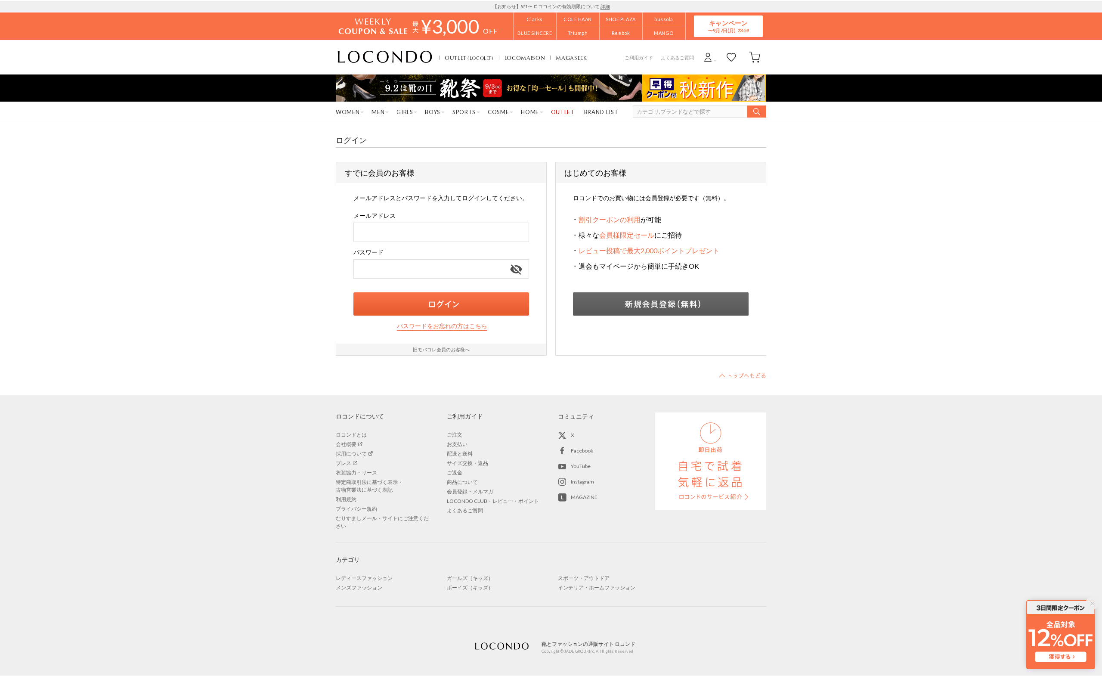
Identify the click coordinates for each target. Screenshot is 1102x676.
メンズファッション (359, 587)
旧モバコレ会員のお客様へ (441, 349)
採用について (351, 453)
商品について (462, 482)
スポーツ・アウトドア (584, 578)
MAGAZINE (584, 497)
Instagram (582, 481)
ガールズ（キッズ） (470, 578)
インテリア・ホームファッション (596, 587)
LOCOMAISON (525, 58)
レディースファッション (364, 578)
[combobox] (441, 232)
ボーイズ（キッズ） (470, 587)
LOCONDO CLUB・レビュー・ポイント (493, 501)
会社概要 (346, 444)
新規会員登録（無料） (661, 304)
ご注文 (454, 434)
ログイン (441, 304)
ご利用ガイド (639, 57)
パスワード (368, 252)
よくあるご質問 (677, 57)
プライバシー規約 (356, 508)
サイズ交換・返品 (467, 463)
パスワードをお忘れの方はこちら (442, 325)
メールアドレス (374, 215)
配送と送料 (460, 453)
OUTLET (469, 58)
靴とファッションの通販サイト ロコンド (384, 57)
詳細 (605, 6)
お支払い (457, 444)
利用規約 (346, 499)
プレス (343, 463)
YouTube (581, 466)
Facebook (582, 450)
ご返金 (454, 472)
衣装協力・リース (356, 472)
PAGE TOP (742, 375)
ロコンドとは (351, 434)
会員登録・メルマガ (470, 491)
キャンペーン (728, 26)
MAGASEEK (571, 58)
